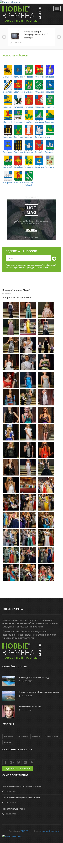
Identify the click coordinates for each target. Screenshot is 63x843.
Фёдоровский (28, 76)
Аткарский (7, 182)
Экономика (23, 736)
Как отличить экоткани (13, 809)
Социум (7, 742)
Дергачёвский (39, 152)
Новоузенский (18, 121)
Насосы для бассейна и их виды (34, 678)
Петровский (39, 106)
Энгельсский (7, 76)
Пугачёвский (18, 106)
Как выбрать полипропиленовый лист (21, 798)
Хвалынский (18, 76)
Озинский (7, 121)
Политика (8, 736)
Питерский (28, 106)
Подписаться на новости (18, 768)
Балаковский (39, 167)
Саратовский (18, 91)
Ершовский (7, 152)
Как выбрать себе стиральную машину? (22, 787)
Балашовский (28, 167)
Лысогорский (49, 121)
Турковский (39, 76)
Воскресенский (49, 152)
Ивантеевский (49, 137)
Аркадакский (18, 182)
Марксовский (39, 121)
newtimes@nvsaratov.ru (50, 831)
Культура (36, 736)
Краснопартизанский (7, 137)
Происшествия (51, 736)
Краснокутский (18, 137)
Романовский (49, 91)
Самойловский (28, 91)
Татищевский (49, 76)
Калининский (39, 137)
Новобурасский (28, 121)
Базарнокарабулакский (49, 167)
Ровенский (7, 106)
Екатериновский (18, 152)
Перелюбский (49, 106)
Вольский (7, 167)
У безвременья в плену (30, 707)
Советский (7, 91)
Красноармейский (28, 137)
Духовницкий (28, 152)
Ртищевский (39, 91)
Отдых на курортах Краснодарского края (39, 692)
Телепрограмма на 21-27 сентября (36, 36)
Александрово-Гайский (28, 184)
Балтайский (18, 167)
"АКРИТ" (24, 831)
